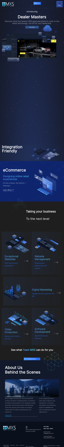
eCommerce (12, 445)
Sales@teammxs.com (49, 433)
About (17, 445)
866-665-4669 (48, 428)
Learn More (37, 3)
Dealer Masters (6, 445)
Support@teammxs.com (49, 437)
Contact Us (22, 445)
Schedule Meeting (32, 359)
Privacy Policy (6, 446)
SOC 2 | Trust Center (30, 446)
